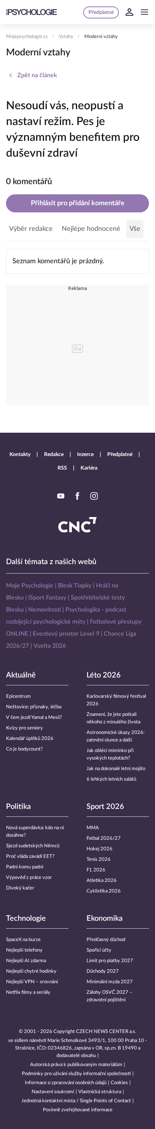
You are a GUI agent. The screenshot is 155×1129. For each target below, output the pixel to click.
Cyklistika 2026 (104, 891)
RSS (62, 468)
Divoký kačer (20, 888)
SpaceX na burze (23, 939)
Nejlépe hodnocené (91, 229)
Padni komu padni (24, 867)
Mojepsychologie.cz (27, 36)
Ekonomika (105, 918)
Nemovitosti (44, 610)
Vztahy (66, 36)
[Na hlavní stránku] (31, 12)
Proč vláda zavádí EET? (30, 856)
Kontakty (19, 454)
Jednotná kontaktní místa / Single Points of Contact (76, 1100)
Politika (18, 806)
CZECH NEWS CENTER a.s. (106, 1031)
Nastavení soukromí (53, 1091)
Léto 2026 (104, 675)
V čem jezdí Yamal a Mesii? (34, 717)
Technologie (26, 918)
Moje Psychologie (29, 586)
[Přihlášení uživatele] (129, 12)
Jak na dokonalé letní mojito (116, 768)
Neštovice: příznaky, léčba (33, 707)
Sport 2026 (105, 806)
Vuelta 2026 (49, 646)
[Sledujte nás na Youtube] (61, 496)
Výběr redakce (31, 229)
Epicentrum (18, 696)
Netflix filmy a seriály (28, 992)
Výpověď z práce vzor (29, 877)
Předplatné (119, 454)
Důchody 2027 (103, 971)
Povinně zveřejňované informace (77, 1110)
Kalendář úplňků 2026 (29, 738)
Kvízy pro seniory (24, 728)
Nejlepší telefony (24, 950)
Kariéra (89, 468)
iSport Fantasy (47, 598)
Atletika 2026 (102, 880)
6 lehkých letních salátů (111, 779)
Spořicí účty (99, 950)
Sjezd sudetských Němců (32, 846)
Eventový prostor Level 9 (66, 634)
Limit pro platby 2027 (110, 960)
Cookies (119, 1082)
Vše (134, 229)
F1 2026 (96, 870)
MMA (93, 827)
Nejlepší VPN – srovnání (32, 981)
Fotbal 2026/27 (104, 838)
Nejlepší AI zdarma (26, 960)
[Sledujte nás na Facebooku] (77, 496)
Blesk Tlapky (74, 586)
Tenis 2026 (99, 859)
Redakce (54, 454)
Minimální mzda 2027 (110, 981)
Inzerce (85, 454)
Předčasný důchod (106, 939)
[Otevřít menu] (144, 12)
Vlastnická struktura (99, 1091)
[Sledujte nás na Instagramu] (94, 496)
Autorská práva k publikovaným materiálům (76, 1064)
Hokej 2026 (99, 849)
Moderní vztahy (101, 36)
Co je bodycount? (24, 749)
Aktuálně (21, 675)
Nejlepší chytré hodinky (31, 971)
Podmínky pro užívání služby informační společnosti (76, 1073)
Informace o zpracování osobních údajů (65, 1082)
